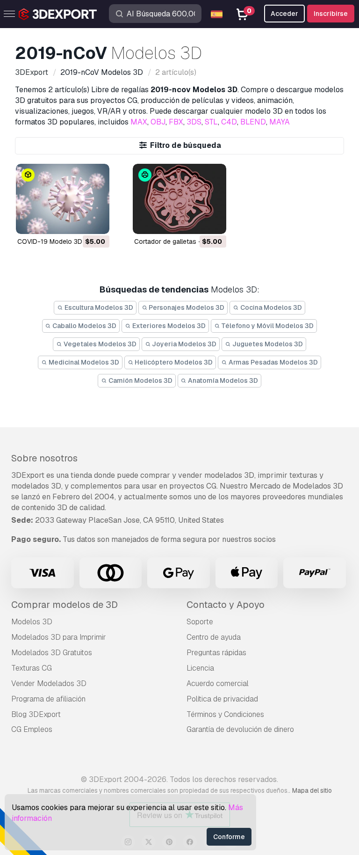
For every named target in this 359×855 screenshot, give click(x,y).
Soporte (200, 622)
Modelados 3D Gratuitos (51, 653)
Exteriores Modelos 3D (168, 326)
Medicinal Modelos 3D (83, 362)
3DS (194, 122)
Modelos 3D (31, 622)
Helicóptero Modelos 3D (173, 362)
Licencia (200, 668)
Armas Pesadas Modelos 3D (272, 362)
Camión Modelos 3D (139, 380)
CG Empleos (31, 729)
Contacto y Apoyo (226, 605)
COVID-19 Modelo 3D (49, 241)
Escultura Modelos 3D (98, 307)
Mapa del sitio (312, 790)
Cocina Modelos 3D (270, 307)
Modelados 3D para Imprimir (58, 637)
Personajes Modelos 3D (185, 307)
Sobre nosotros (44, 458)
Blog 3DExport (36, 714)
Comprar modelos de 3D (64, 605)
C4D (229, 122)
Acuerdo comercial (218, 683)
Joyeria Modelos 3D (183, 344)
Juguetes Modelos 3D (267, 344)
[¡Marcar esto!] (95, 221)
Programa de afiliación (48, 699)
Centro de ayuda (214, 637)
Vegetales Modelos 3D (99, 344)
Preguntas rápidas (216, 653)
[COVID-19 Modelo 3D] (62, 199)
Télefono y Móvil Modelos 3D (267, 326)
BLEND (253, 122)
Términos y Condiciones (225, 714)
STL (211, 122)
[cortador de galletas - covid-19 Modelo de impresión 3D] (179, 199)
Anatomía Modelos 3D (222, 380)
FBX (176, 122)
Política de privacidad (222, 699)
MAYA (279, 122)
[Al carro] (76, 221)
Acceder (284, 13)
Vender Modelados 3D (48, 683)
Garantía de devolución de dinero (240, 729)
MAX (138, 122)
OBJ (158, 122)
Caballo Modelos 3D (83, 326)
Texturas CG (31, 668)
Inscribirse (331, 13)
